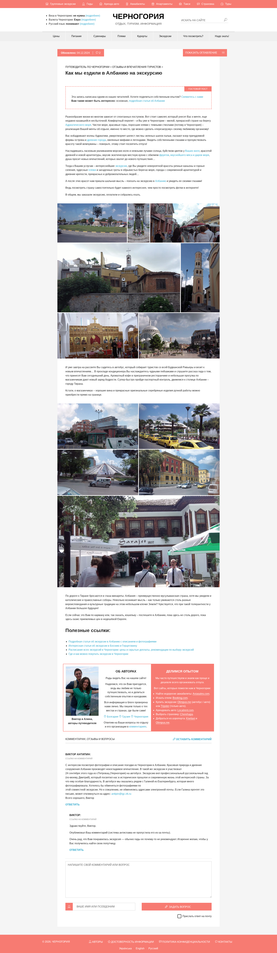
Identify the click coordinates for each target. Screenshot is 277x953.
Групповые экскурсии (63, 4)
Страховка (207, 4)
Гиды (90, 4)
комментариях (137, 726)
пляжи (92, 170)
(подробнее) (92, 15)
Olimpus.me (184, 702)
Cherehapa (186, 714)
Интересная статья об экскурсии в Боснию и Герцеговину (103, 645)
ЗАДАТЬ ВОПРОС (179, 907)
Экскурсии (165, 36)
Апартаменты (164, 4)
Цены (56, 36)
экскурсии (121, 166)
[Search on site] (226, 19)
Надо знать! (222, 36)
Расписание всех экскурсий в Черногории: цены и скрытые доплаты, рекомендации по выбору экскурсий (131, 649)
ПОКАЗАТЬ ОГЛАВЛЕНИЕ (201, 52)
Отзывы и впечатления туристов (136, 67)
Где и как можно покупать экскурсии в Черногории (98, 654)
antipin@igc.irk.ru (121, 793)
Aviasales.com (201, 693)
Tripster (165, 706)
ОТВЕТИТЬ (72, 804)
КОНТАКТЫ (225, 941)
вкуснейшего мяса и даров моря (189, 155)
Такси (187, 4)
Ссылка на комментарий (78, 758)
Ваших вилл (192, 151)
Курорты (142, 36)
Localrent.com (185, 710)
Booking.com (180, 698)
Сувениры (99, 36)
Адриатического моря (78, 125)
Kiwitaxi (190, 718)
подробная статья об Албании (147, 100)
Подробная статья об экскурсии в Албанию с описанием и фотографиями (112, 641)
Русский (153, 948)
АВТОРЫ (97, 941)
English (140, 948)
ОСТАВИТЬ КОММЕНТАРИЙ (193, 739)
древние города (96, 140)
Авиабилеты (137, 4)
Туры (228, 4)
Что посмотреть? (193, 36)
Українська (125, 948)
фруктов (164, 155)
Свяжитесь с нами (192, 96)
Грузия (126, 716)
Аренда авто (111, 4)
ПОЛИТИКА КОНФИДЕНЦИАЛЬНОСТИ (186, 941)
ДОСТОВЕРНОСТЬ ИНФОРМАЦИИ (132, 941)
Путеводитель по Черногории (87, 67)
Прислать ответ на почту (197, 916)
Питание (76, 36)
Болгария (112, 716)
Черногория (138, 16)
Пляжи (122, 36)
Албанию (160, 181)
